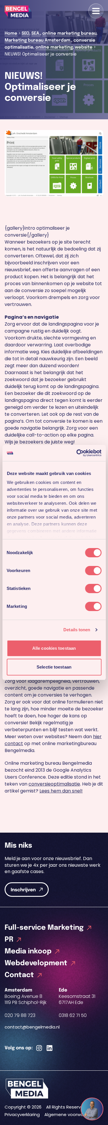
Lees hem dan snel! (61, 791)
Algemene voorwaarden (70, 1114)
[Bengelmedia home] (54, 1089)
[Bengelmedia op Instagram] (39, 1048)
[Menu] (95, 10)
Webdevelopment (36, 963)
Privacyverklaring (22, 1114)
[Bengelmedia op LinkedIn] (50, 1048)
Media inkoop (28, 951)
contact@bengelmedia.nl (32, 1027)
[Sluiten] (97, 1104)
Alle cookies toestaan (54, 648)
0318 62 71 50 (73, 1015)
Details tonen (76, 629)
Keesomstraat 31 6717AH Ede (77, 999)
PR (9, 939)
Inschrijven (23, 890)
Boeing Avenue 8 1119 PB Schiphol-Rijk (25, 999)
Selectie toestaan (54, 666)
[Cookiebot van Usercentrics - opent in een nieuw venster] (76, 453)
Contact (19, 975)
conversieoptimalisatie (54, 784)
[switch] (93, 570)
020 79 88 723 (20, 1015)
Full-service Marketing (44, 927)
